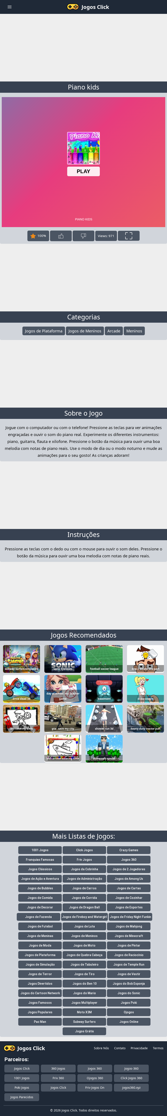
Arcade (113, 330)
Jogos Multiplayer (84, 1002)
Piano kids (83, 87)
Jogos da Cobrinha (84, 869)
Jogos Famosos (40, 1002)
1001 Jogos (40, 850)
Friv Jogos (84, 859)
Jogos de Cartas (129, 888)
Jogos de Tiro (84, 974)
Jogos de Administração (84, 878)
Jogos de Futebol (40, 926)
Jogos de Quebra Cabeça (84, 955)
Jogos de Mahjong (128, 926)
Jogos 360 (128, 859)
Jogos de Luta (84, 926)
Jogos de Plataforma (43, 330)
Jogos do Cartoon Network (40, 993)
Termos (158, 1048)
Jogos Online (128, 1021)
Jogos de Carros (84, 888)
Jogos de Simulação (40, 964)
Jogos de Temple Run (128, 964)
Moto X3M (84, 1012)
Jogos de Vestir (128, 974)
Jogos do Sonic (128, 993)
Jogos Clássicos (40, 869)
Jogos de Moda (40, 945)
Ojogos (129, 1012)
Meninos (134, 330)
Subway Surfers (84, 1021)
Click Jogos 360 (131, 1078)
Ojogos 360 (95, 1078)
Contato (119, 1048)
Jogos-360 (131, 1068)
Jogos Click (22, 1068)
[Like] (61, 236)
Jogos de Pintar (128, 945)
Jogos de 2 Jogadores (128, 869)
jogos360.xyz (131, 1087)
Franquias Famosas (40, 859)
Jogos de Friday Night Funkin (130, 917)
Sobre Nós (101, 1048)
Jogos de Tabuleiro (84, 964)
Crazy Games (128, 850)
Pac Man (40, 1021)
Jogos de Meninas (40, 936)
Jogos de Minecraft (129, 936)
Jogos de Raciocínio (129, 955)
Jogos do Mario (84, 993)
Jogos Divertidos (40, 983)
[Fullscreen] (129, 236)
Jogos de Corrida (84, 898)
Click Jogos (84, 850)
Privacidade (139, 1048)
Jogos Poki (129, 1002)
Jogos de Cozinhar (128, 898)
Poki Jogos (22, 1087)
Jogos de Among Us (128, 878)
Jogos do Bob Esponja (129, 983)
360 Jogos (58, 1068)
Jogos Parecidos (21, 1097)
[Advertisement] (83, 46)
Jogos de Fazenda (38, 917)
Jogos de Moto (84, 945)
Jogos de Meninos (84, 330)
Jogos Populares (40, 1012)
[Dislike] (83, 236)
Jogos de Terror (40, 974)
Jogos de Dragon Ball (84, 907)
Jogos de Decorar (40, 907)
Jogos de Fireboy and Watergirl (84, 917)
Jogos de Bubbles (40, 888)
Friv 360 (58, 1078)
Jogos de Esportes (129, 907)
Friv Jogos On (94, 1087)
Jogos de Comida (40, 898)
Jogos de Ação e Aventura (40, 878)
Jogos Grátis (84, 1031)
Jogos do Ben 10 (84, 983)
